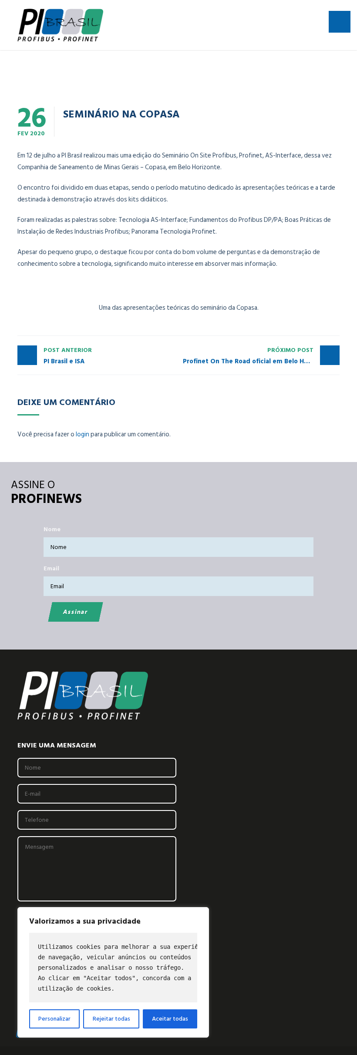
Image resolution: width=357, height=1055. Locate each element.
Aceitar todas (170, 1019)
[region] (113, 972)
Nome (52, 529)
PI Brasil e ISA (68, 356)
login (82, 434)
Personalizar (54, 1019)
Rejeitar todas (111, 1019)
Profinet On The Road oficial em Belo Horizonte (256, 356)
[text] (113, 967)
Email (51, 568)
